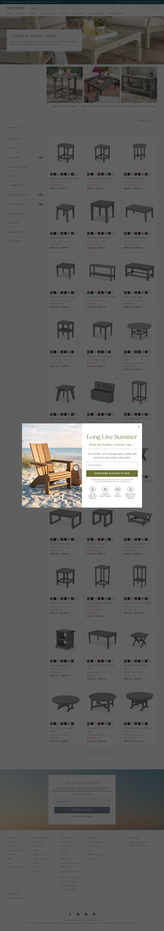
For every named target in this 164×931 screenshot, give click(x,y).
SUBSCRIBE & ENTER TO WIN (112, 473)
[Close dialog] (139, 427)
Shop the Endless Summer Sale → (112, 444)
